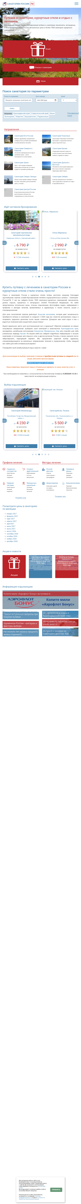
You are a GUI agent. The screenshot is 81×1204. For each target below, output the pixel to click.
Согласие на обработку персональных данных (32, 1198)
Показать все (20, 498)
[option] (21, 241)
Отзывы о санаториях (43, 67)
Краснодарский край (21, 113)
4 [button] (42, 277)
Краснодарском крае (69, 329)
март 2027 (11, 519)
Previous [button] (5, 243)
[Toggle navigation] (76, 4)
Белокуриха (9, 117)
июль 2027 (11, 529)
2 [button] (36, 277)
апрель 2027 (12, 521)
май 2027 (10, 524)
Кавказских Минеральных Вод (46, 331)
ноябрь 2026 (12, 539)
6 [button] (48, 277)
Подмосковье (42, 117)
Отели (42, 81)
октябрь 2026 (12, 536)
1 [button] (33, 277)
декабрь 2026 (12, 541)
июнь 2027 (11, 526)
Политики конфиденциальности (29, 1196)
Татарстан (19, 117)
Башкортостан (30, 117)
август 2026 (11, 531)
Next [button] (76, 243)
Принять (56, 1190)
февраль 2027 (12, 516)
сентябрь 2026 (12, 534)
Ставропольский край (39, 113)
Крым (52, 113)
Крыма (23, 334)
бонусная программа (46, 314)
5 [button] (45, 277)
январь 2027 (12, 514)
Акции (48, 49)
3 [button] (39, 277)
